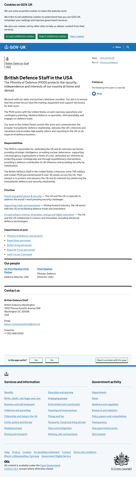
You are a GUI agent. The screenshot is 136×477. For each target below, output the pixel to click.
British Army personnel (19, 245)
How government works (105, 428)
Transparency (99, 422)
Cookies (27, 452)
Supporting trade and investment (22, 205)
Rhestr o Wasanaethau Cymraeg (21, 456)
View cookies (77, 36)
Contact (66, 452)
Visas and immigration (60, 428)
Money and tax (56, 416)
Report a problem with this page (111, 360)
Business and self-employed (19, 404)
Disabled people (13, 428)
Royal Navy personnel (19, 240)
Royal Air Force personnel (21, 249)
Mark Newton (44, 269)
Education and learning (60, 392)
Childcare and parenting (17, 410)
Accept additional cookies (20, 36)
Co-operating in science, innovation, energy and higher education (39, 214)
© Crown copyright (121, 468)
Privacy (16, 452)
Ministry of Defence (109, 62)
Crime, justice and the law (18, 422)
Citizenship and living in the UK (20, 416)
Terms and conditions (84, 452)
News (95, 398)
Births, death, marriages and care (22, 398)
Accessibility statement (47, 452)
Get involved (98, 434)
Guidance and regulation (105, 404)
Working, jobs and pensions (63, 434)
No (55, 360)
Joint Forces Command (19, 254)
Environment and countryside (64, 404)
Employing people (57, 398)
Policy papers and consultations (109, 416)
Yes (39, 360)
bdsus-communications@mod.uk (22, 324)
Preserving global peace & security (23, 196)
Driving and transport (15, 434)
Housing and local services (62, 410)
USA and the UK (107, 58)
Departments (99, 392)
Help (7, 452)
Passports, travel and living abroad (67, 422)
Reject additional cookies (52, 36)
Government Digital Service (56, 456)
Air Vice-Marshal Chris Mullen (16, 270)
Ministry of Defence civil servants (25, 235)
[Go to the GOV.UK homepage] (15, 47)
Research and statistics (105, 410)
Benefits (8, 392)
